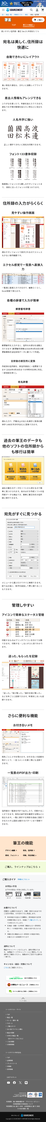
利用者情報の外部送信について (23, 1104)
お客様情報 (10, 1044)
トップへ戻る (23, 1001)
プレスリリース (12, 1063)
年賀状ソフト (18, 15)
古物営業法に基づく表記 (32, 1106)
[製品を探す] (31, 10)
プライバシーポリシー (33, 1101)
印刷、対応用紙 (29, 855)
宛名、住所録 (28, 850)
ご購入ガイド (33, 920)
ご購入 (40, 19)
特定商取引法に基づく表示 (14, 1106)
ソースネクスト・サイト (13, 1009)
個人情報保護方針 (18, 1101)
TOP (3, 14)
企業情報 (10, 1060)
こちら (6, 967)
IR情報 (9, 1066)
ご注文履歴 (10, 1041)
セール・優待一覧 (12, 1020)
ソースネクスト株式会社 (13, 1052)
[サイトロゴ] (8, 20)
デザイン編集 (10, 850)
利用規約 (9, 1101)
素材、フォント (11, 855)
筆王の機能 (28, 24)
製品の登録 (10, 1033)
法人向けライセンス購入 (15, 1029)
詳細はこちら (23, 879)
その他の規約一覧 (23, 1109)
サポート (10, 1023)
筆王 (26, 15)
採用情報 (10, 1069)
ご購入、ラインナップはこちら (21, 866)
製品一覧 (9, 15)
